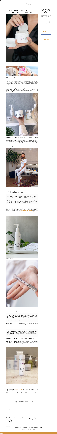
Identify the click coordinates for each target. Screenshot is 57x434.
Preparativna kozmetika (22, 8)
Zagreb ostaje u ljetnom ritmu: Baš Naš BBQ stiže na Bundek (33, 418)
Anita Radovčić (8, 401)
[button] (7, 4)
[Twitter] (19, 407)
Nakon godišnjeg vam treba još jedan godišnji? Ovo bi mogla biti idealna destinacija (46, 17)
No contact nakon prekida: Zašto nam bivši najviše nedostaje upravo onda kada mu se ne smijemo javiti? (22, 411)
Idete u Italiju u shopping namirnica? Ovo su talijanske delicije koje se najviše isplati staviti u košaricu (11, 419)
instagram (45, 39)
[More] (27, 407)
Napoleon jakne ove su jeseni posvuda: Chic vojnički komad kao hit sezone (22, 419)
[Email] (23, 407)
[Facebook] (40, 4)
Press (34, 401)
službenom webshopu (18, 389)
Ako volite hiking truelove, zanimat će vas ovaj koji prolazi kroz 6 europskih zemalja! (33, 411)
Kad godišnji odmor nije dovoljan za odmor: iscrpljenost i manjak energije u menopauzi (11, 411)
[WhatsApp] (21, 407)
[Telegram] (25, 407)
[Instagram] (42, 4)
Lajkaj (49, 34)
